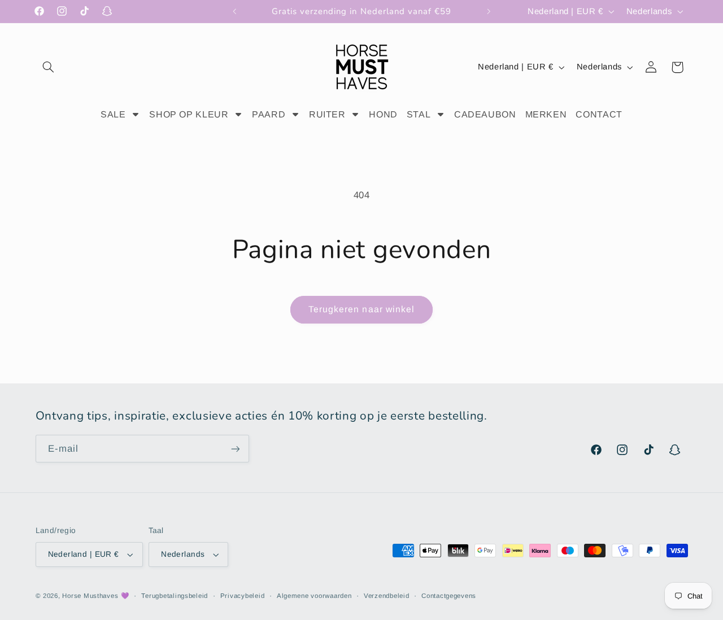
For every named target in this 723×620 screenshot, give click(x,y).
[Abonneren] (235, 448)
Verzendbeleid (387, 595)
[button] (49, 67)
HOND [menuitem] (383, 114)
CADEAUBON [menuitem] (485, 114)
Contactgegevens (448, 595)
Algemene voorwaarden (314, 595)
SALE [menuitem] (113, 114)
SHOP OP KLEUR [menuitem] (188, 114)
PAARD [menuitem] (268, 114)
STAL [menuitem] (419, 114)
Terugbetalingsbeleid (174, 595)
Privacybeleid (242, 595)
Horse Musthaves (90, 595)
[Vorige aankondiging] (234, 11)
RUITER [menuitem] (327, 114)
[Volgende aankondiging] (488, 11)
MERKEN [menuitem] (546, 114)
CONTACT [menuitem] (599, 114)
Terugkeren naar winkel (361, 309)
